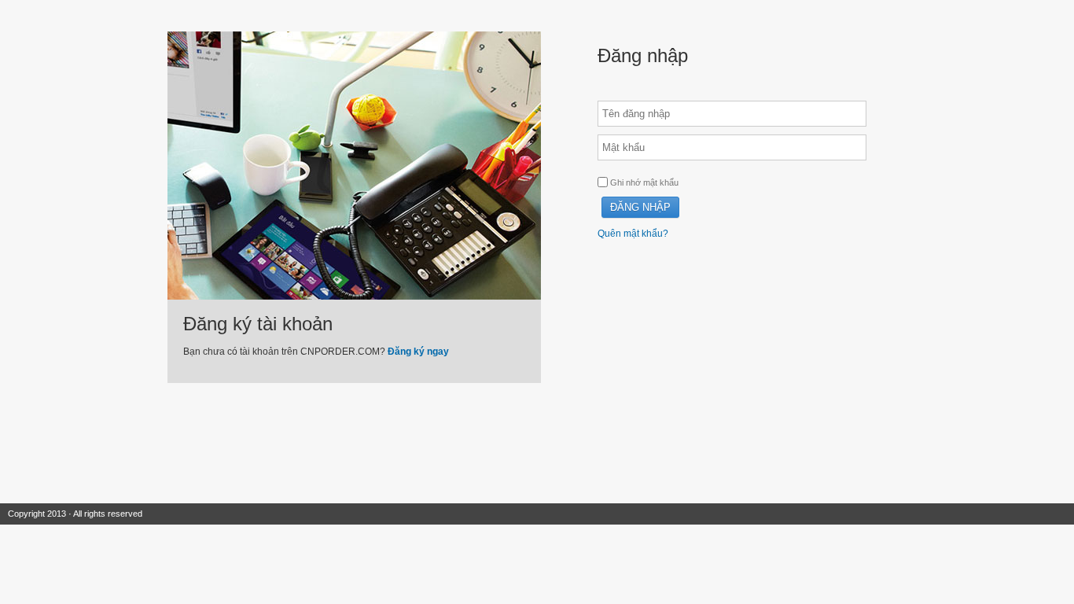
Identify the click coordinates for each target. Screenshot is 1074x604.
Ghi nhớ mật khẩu (643, 182)
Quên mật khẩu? (633, 233)
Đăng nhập (640, 207)
